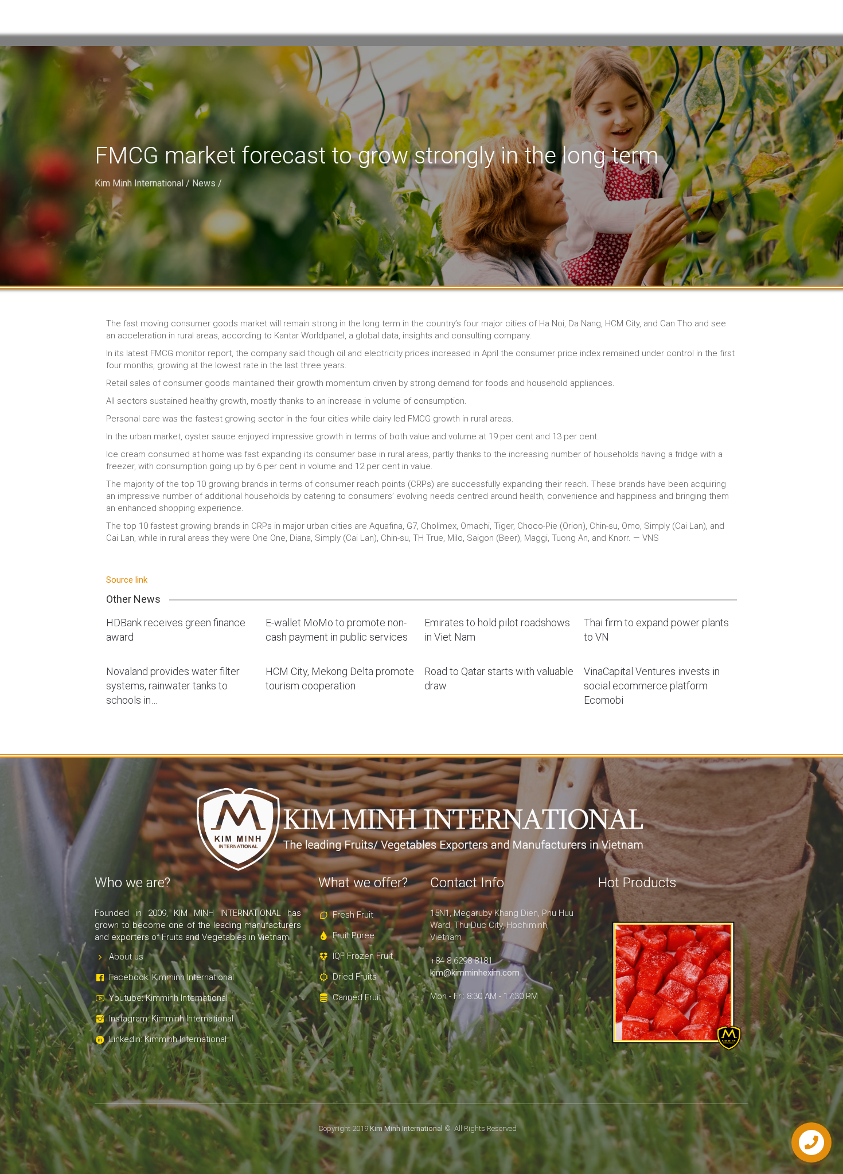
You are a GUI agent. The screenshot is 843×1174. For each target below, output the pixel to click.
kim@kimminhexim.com (475, 973)
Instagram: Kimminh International (171, 1018)
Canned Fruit (357, 997)
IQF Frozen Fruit (363, 956)
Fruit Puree (353, 935)
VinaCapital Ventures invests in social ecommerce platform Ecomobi (652, 685)
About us (126, 956)
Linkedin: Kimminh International (168, 1039)
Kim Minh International (139, 183)
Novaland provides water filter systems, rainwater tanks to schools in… (173, 685)
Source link (126, 580)
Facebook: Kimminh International (171, 977)
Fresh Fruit (353, 915)
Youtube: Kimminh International (168, 998)
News (204, 183)
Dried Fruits (355, 977)
